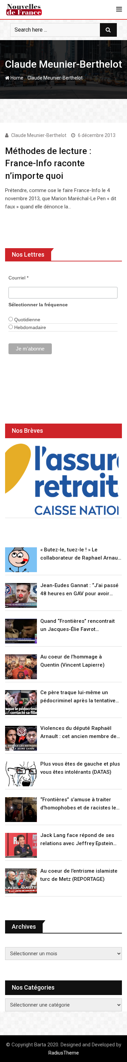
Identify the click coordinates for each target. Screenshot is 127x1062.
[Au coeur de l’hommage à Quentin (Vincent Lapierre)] (21, 666)
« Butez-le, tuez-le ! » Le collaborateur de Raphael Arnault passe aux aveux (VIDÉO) (80, 554)
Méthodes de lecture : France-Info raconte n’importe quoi (48, 163)
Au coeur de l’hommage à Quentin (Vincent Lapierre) (72, 661)
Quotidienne (26, 319)
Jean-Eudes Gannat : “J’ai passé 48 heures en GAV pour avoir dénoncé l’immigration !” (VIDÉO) (79, 590)
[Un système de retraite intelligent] (62, 479)
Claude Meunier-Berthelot (38, 135)
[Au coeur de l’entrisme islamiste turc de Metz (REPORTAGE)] (21, 881)
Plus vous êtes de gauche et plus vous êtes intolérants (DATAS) (80, 768)
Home (16, 78)
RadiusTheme (63, 1053)
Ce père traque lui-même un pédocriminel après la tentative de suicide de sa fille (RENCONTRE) (77, 697)
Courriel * (18, 277)
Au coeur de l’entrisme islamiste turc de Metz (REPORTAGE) (79, 875)
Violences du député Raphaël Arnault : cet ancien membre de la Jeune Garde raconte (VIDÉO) (79, 732)
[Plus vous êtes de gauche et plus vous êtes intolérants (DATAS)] (21, 773)
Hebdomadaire (29, 327)
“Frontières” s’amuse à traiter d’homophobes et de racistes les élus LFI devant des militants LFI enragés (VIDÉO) (79, 804)
